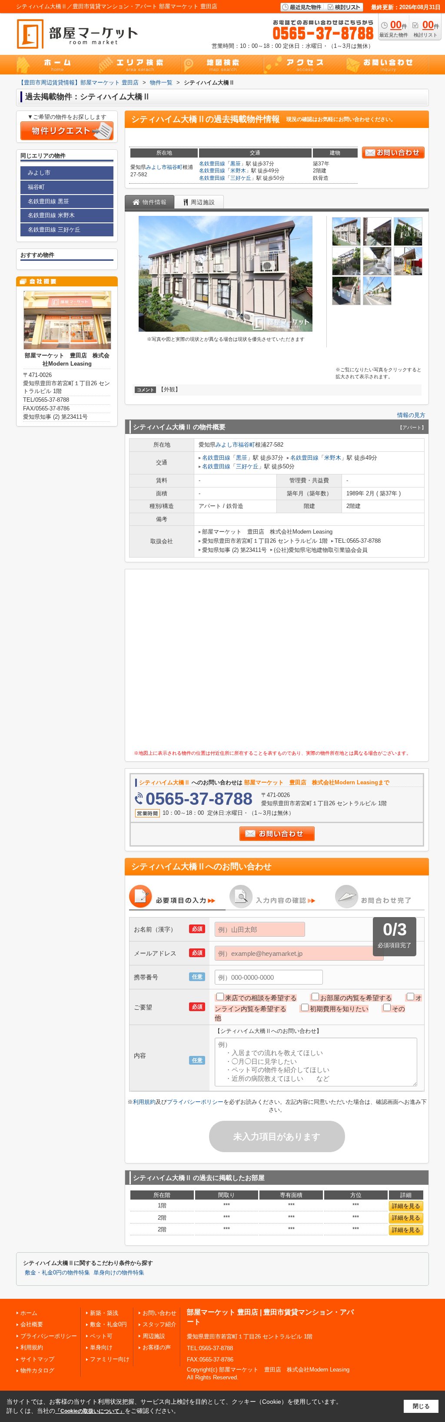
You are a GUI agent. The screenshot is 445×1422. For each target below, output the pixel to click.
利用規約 (144, 1102)
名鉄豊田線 (212, 164)
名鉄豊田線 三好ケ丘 (54, 229)
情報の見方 (411, 415)
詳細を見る (406, 1206)
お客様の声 (157, 1347)
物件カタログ (37, 1370)
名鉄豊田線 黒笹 (48, 201)
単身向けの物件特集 (118, 1273)
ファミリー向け (110, 1359)
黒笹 (235, 164)
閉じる (421, 1406)
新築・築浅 (104, 1313)
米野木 (238, 171)
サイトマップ (37, 1359)
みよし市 (156, 167)
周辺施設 (154, 1336)
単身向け (101, 1347)
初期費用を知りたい (339, 1008)
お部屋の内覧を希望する (356, 998)
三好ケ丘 (240, 178)
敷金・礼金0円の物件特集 (57, 1273)
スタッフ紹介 (159, 1324)
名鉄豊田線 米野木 (51, 215)
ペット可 (101, 1336)
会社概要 (31, 1324)
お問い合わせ (159, 1313)
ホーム (28, 1313)
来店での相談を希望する (261, 998)
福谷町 (175, 167)
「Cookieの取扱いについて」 (90, 1411)
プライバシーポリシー (195, 1102)
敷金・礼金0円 (108, 1324)
